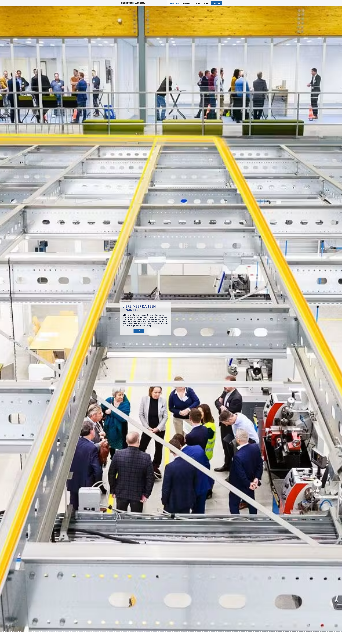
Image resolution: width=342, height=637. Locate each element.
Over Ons (197, 3)
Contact (205, 3)
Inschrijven (216, 3)
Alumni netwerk (186, 3)
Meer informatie (174, 3)
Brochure (128, 331)
